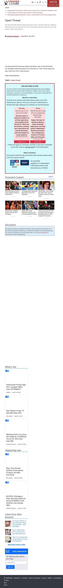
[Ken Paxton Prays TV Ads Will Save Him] (16, 402)
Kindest (14, 167)
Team (11, 578)
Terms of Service (42, 232)
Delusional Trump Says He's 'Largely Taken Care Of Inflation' (16, 386)
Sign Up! (10, 567)
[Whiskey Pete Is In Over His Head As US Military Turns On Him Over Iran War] (16, 425)
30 (6, 482)
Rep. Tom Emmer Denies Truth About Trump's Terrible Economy (14, 471)
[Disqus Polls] (30, 257)
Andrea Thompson (11, 444)
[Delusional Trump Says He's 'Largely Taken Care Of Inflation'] (16, 376)
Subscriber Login (53, 5)
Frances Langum (13, 36)
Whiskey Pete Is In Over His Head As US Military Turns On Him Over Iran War (16, 437)
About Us (17, 578)
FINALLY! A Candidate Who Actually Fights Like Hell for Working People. (20, 539)
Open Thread (12, 20)
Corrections (57, 578)
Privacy (43, 578)
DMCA (50, 578)
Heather (8, 392)
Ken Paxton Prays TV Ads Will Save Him (15, 411)
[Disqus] (30, 297)
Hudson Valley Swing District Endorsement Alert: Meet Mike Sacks (18, 532)
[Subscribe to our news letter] (43, 2)
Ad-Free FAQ (29, 147)
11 (6, 454)
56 (6, 420)
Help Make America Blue (16, 545)
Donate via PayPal (24, 162)
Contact (24, 578)
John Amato (9, 416)
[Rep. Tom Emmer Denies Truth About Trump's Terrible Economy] (16, 459)
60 (6, 371)
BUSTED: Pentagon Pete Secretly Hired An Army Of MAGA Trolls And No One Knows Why (16, 500)
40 (6, 396)
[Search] (45, 2)
